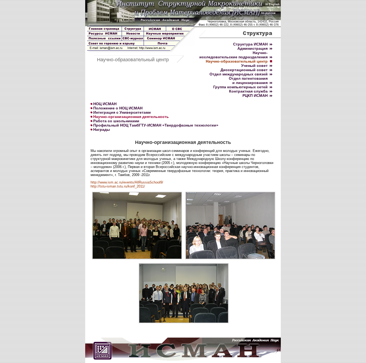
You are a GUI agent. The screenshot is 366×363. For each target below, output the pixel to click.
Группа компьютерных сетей (240, 87)
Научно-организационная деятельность (131, 116)
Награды (101, 129)
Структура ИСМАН (250, 44)
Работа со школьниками (116, 121)
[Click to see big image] (137, 258)
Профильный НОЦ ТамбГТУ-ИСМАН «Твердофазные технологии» (155, 125)
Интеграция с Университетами (122, 112)
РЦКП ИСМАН (255, 95)
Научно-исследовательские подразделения (233, 55)
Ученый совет (254, 65)
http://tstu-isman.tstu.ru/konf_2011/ (118, 186)
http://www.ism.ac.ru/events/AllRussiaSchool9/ (127, 182)
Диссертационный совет (244, 70)
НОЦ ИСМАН (105, 104)
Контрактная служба (248, 91)
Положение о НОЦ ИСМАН (118, 108)
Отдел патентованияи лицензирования (248, 80)
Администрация (252, 48)
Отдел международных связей (239, 74)
